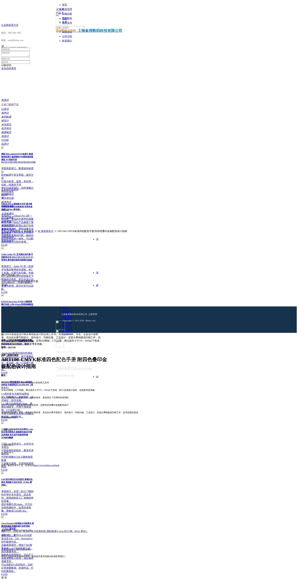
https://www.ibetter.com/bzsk (46, 465)
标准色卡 (29, 231)
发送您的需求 (8, 68)
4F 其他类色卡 (45, 231)
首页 (3, 231)
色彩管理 (15, 231)
